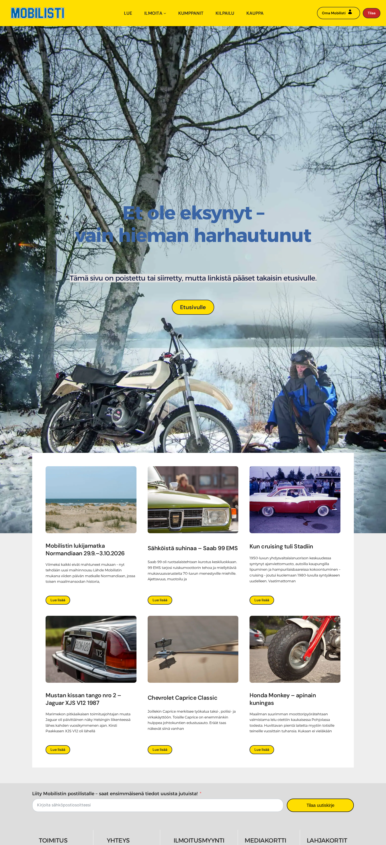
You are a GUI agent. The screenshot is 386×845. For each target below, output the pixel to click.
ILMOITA (153, 13)
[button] (193, 307)
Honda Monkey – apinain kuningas (283, 699)
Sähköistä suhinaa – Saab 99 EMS (193, 548)
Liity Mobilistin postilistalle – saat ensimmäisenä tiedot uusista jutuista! (115, 793)
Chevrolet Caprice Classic (183, 697)
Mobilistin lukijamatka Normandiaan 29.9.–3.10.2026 (86, 549)
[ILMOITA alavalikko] (165, 13)
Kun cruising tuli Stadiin (281, 546)
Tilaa (372, 13)
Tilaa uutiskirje (320, 805)
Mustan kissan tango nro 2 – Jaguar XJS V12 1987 (83, 699)
